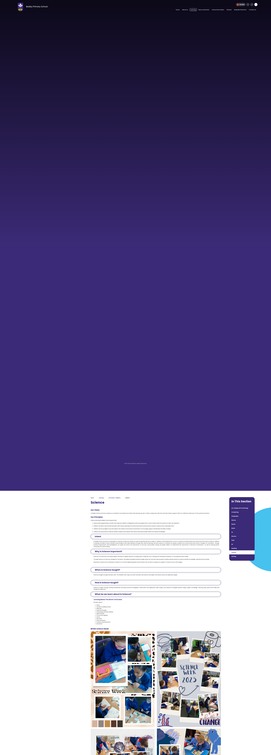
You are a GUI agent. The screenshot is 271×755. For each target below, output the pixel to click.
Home (92, 498)
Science (127, 498)
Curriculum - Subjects (114, 498)
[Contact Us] (251, 4)
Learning (101, 498)
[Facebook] (247, 4)
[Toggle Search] (255, 4)
